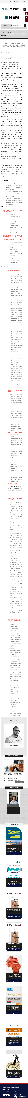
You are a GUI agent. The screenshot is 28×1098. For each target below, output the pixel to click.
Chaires (9, 32)
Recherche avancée (14, 28)
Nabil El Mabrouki (14, 745)
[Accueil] (12, 9)
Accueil (3, 32)
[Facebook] (4, 1095)
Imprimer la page (21, 1)
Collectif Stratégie (6, 1087)
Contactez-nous (5, 1089)
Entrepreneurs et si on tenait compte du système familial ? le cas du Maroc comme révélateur (13, 775)
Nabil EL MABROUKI (18, 780)
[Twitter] (6, 1095)
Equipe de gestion (15, 1087)
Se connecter (12, 1)
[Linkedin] (9, 1095)
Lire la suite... (19, 782)
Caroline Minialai (9, 780)
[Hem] (14, 17)
